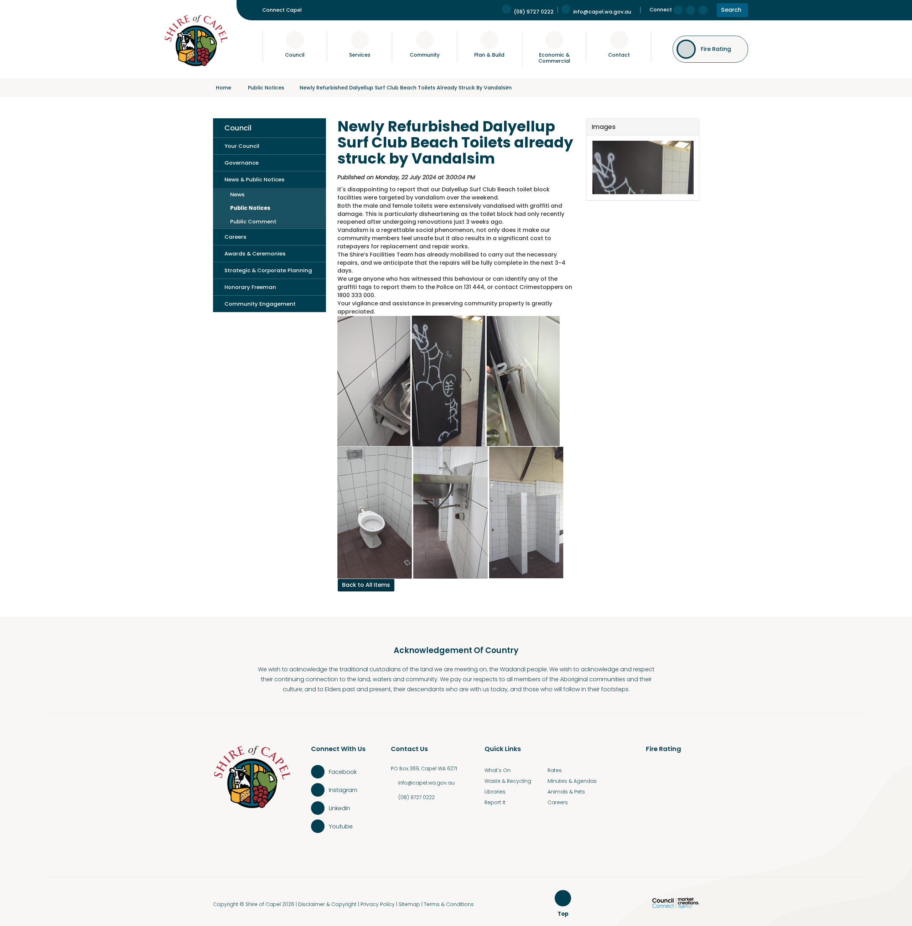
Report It (495, 802)
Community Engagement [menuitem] (260, 303)
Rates (555, 770)
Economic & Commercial (554, 57)
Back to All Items (366, 585)
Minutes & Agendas (572, 781)
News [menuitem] (237, 194)
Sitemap (409, 904)
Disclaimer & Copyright (327, 904)
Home (223, 87)
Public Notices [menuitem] (250, 208)
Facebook (343, 772)
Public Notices (266, 87)
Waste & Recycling (507, 781)
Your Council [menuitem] (241, 146)
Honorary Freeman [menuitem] (250, 287)
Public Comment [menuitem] (253, 221)
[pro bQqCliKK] (642, 167)
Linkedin (339, 808)
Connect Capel (282, 10)
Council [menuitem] (238, 128)
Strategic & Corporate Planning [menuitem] (268, 270)
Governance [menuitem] (241, 162)
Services (359, 54)
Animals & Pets (566, 791)
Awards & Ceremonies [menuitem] (255, 253)
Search (731, 11)
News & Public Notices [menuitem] (254, 179)
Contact (619, 54)
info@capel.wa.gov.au (426, 782)
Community (425, 54)
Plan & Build (489, 54)
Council (295, 54)
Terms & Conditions (449, 904)
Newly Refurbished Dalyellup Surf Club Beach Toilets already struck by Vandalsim (406, 87)
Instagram (343, 790)
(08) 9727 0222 (416, 797)
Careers (558, 802)
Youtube (341, 826)
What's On (497, 770)
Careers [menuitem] (235, 236)
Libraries (495, 791)
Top (564, 914)
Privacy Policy (378, 904)
